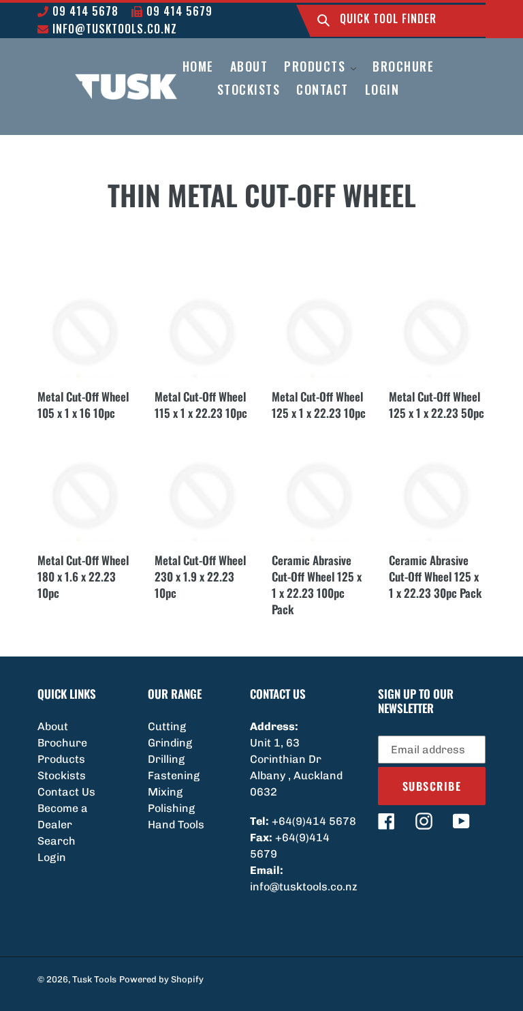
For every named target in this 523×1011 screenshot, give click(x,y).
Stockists (61, 775)
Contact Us (66, 791)
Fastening (174, 775)
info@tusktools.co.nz (113, 28)
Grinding (170, 742)
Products (61, 759)
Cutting (167, 726)
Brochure (62, 742)
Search (56, 840)
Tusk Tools (94, 979)
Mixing (165, 791)
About (52, 726)
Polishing (171, 808)
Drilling (166, 759)
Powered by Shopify (161, 979)
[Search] (323, 21)
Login (51, 857)
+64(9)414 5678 (314, 821)
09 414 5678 (83, 11)
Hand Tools (176, 824)
